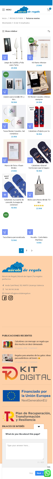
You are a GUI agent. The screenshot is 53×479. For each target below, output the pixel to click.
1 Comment (32, 348)
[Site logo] (27, 9)
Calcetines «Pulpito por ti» (39, 131)
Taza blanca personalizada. (14, 237)
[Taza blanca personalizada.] (14, 223)
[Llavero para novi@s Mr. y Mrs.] (14, 83)
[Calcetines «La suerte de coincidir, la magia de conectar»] (14, 186)
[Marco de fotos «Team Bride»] (14, 151)
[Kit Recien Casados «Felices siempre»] (39, 83)
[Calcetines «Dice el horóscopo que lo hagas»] (39, 151)
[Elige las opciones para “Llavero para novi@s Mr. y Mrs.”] (5, 92)
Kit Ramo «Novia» (39, 63)
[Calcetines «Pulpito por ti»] (39, 117)
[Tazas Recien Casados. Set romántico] (14, 117)
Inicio (4, 18)
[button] (5, 57)
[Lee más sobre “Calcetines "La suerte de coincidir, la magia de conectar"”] (5, 195)
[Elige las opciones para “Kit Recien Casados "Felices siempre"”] (30, 92)
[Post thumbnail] (7, 345)
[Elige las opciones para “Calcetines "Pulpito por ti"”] (30, 126)
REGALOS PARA (16, 18)
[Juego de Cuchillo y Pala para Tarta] (14, 48)
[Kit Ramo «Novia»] (39, 48)
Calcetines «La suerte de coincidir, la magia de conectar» (14, 202)
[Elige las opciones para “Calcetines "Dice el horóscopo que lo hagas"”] (30, 160)
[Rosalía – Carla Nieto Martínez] (39, 223)
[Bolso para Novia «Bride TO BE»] (39, 186)
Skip (31, 473)
